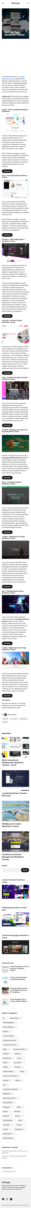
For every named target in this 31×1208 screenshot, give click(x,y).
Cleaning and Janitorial (10, 1040)
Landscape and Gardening (11, 1089)
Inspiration (7, 1080)
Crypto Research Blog (8, 1171)
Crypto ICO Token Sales (10, 1045)
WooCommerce (8, 1133)
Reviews (18, 1116)
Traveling (19, 1125)
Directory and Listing (20, 1049)
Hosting (23, 1071)
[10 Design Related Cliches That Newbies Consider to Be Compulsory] (5, 990)
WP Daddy (15, 3)
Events (20, 1058)
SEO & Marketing (8, 1120)
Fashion (6, 1062)
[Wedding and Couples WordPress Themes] (15, 811)
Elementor (18, 1053)
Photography (8, 1107)
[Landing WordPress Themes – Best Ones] (15, 780)
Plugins (20, 1107)
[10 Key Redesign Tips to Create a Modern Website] (5, 1001)
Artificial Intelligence (9, 1022)
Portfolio (5, 722)
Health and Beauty (9, 1071)
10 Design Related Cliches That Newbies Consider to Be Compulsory (18, 990)
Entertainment (8, 1058)
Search (4, 866)
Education (7, 1053)
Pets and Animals (8, 1102)
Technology (7, 1125)
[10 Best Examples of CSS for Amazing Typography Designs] (5, 969)
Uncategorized (20, 1129)
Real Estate (18, 1111)
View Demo (7, 171)
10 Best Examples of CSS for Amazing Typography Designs (19, 968)
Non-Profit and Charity (10, 1098)
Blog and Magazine (9, 1027)
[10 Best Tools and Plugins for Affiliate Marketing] (5, 980)
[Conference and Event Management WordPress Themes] (15, 841)
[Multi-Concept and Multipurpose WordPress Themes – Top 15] (15, 747)
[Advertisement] (15, 57)
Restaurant (7, 1116)
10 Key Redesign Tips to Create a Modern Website (18, 1000)
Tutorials (7, 1129)
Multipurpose (23, 719)
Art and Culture (15, 1018)
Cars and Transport (9, 1036)
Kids (5, 1085)
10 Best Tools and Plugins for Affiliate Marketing (18, 978)
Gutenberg (18, 1067)
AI (4, 1018)
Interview (18, 1080)
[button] (3, 3)
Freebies (6, 1067)
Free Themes (13, 719)
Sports (21, 1120)
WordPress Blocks (9, 1138)
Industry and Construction (11, 1076)
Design (6, 1049)
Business (5, 719)
